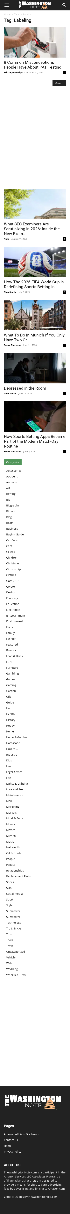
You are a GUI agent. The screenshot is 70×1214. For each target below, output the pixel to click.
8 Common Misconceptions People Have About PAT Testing (32, 65)
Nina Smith (10, 292)
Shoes (10, 882)
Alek (6, 238)
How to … (12, 749)
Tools (9, 940)
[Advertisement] (35, 138)
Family (10, 633)
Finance (11, 650)
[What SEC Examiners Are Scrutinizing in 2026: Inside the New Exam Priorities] (35, 204)
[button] (6, 5)
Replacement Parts (18, 876)
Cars (9, 546)
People (10, 859)
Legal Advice (14, 772)
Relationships (15, 870)
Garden (11, 691)
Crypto (10, 586)
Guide (10, 702)
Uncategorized (15, 951)
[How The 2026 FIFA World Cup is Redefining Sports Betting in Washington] (35, 262)
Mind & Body (14, 818)
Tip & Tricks (13, 928)
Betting (11, 494)
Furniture (12, 667)
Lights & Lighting (17, 783)
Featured (12, 644)
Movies (10, 830)
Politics (10, 865)
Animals (11, 482)
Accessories (13, 470)
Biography (12, 505)
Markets (11, 812)
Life (8, 778)
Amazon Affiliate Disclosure (21, 1134)
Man (9, 801)
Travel (10, 946)
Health (10, 714)
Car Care (12, 540)
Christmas (12, 563)
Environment (14, 621)
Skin (9, 888)
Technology (13, 922)
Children (12, 557)
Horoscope (13, 743)
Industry (11, 754)
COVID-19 (12, 581)
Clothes (11, 575)
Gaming (11, 685)
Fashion (11, 639)
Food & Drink (14, 656)
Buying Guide (15, 534)
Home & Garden (16, 737)
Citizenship (13, 569)
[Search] (64, 5)
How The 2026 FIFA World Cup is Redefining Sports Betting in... (34, 284)
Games (10, 679)
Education (12, 604)
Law (8, 766)
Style (9, 905)
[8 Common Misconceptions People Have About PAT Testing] (35, 42)
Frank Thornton (12, 345)
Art (8, 488)
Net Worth (13, 847)
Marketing (12, 807)
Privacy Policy (12, 1151)
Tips (9, 934)
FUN (9, 662)
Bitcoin (10, 511)
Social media (14, 893)
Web (9, 963)
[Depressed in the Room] (35, 368)
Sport (9, 899)
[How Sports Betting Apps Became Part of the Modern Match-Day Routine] (35, 416)
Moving (11, 836)
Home (7, 14)
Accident (12, 476)
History (10, 720)
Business (12, 528)
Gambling (12, 673)
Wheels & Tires (16, 975)
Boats (9, 523)
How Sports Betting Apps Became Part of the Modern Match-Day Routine (34, 441)
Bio (8, 499)
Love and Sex (14, 789)
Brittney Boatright (13, 72)
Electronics (13, 610)
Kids (9, 760)
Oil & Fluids (13, 853)
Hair (9, 708)
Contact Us (11, 1140)
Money (10, 824)
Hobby (10, 725)
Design (10, 592)
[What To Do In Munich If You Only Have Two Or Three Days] (35, 315)
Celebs (10, 552)
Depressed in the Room (25, 388)
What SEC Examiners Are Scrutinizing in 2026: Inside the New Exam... (32, 229)
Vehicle (11, 957)
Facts (9, 627)
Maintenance (14, 795)
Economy (12, 598)
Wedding (12, 969)
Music (10, 841)
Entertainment (15, 615)
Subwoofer (13, 911)
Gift (8, 696)
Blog (9, 517)
